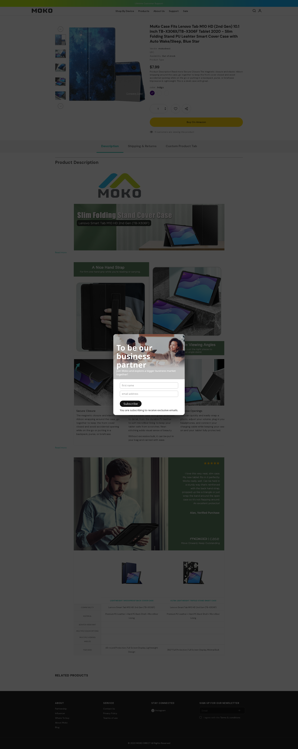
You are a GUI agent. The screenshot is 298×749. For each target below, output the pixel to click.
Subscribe (131, 404)
